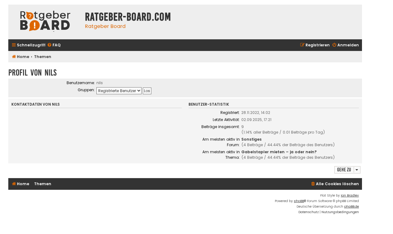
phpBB (299, 201)
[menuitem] (53, 45)
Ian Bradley (350, 195)
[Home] (45, 22)
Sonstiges (251, 139)
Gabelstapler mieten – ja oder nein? (279, 151)
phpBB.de (351, 206)
